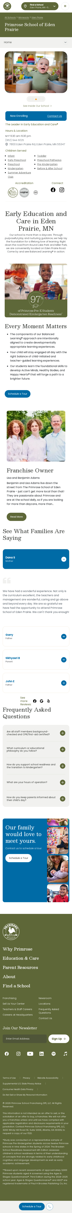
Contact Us (54, 116)
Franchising (9, 998)
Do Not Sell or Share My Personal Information (25, 1095)
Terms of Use (9, 1078)
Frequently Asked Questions (49, 1011)
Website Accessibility (47, 1078)
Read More (16, 516)
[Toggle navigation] (65, 6)
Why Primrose (17, 949)
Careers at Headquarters (18, 1014)
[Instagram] (61, 190)
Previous (2, 72)
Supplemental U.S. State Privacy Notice (22, 1083)
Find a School (16, 985)
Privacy (26, 1078)
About (9, 976)
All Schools (10, 17)
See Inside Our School (36, 106)
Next (69, 72)
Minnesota (23, 17)
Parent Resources (20, 967)
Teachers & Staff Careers (17, 1009)
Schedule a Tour (31, 1206)
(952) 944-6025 (14, 140)
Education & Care (21, 958)
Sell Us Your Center (14, 1003)
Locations (44, 1003)
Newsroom (45, 998)
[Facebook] (53, 190)
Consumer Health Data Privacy (18, 1089)
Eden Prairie (37, 17)
